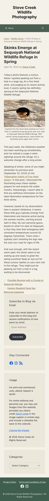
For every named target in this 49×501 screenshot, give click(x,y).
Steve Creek (22, 414)
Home (6, 39)
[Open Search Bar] (42, 28)
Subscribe (17, 337)
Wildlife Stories (17, 39)
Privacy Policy (9, 482)
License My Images (19, 430)
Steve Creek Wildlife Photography (24, 12)
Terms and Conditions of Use (32, 482)
